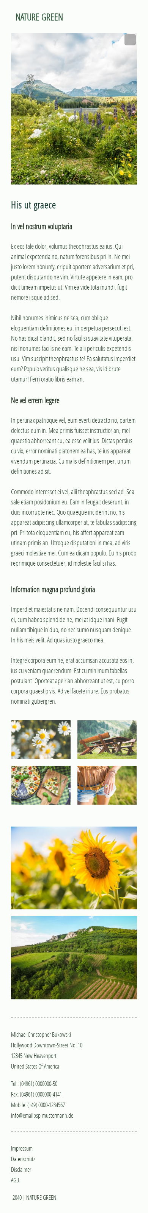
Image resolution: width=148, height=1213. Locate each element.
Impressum (22, 1148)
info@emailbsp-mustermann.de (42, 1115)
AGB (15, 1180)
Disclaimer (21, 1169)
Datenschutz (23, 1159)
